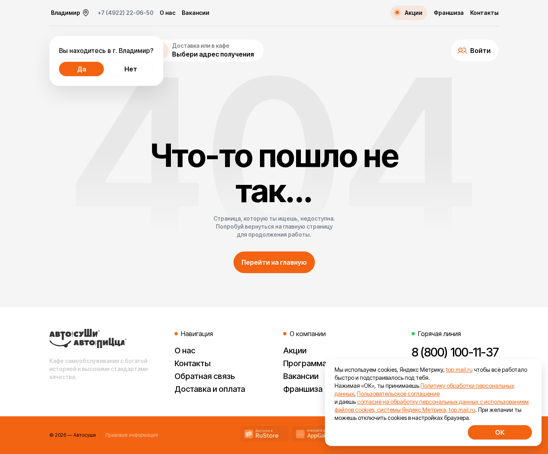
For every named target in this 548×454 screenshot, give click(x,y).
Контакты (484, 13)
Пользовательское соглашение (398, 393)
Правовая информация (132, 435)
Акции (294, 350)
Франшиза (449, 13)
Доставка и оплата (210, 389)
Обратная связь (205, 376)
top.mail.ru (459, 369)
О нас (167, 13)
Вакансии (195, 13)
